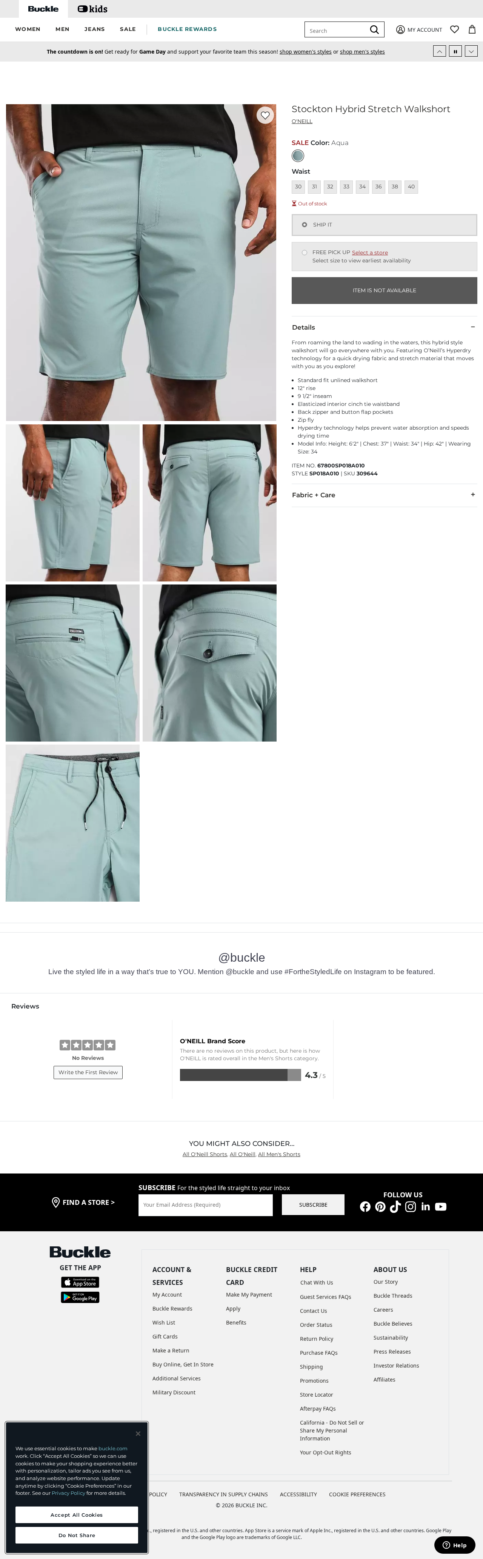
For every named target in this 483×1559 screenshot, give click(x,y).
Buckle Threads (393, 1295)
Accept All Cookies (77, 1515)
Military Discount (173, 1392)
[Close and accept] (138, 1433)
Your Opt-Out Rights (325, 1452)
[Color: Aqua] (298, 155)
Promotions (314, 1380)
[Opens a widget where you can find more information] (454, 1545)
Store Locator (316, 1394)
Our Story (386, 1281)
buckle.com (113, 1448)
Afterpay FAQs (318, 1408)
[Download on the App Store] (80, 1281)
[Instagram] (410, 1205)
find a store (89, 1202)
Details (303, 327)
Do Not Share (76, 1535)
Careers (383, 1309)
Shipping (311, 1366)
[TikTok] (395, 1205)
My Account (167, 1294)
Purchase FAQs (319, 1352)
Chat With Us (316, 1282)
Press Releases (392, 1351)
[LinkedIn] (425, 1205)
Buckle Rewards (172, 1308)
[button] (28, 30)
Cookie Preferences (357, 1494)
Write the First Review (88, 1072)
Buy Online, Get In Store (183, 1364)
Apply (233, 1308)
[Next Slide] (471, 51)
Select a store (370, 252)
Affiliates (384, 1379)
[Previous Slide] (439, 51)
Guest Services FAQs (325, 1296)
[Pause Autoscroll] (455, 51)
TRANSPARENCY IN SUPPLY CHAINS (223, 1494)
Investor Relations (396, 1365)
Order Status (316, 1324)
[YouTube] (440, 1205)
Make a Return (170, 1350)
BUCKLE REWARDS (187, 29)
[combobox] (336, 29)
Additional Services (176, 1378)
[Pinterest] (380, 1205)
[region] (77, 1487)
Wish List (163, 1322)
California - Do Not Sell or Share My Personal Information (332, 1430)
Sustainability (391, 1337)
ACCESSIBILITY (298, 1494)
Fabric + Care (313, 495)
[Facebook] (365, 1205)
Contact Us (313, 1310)
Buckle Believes (393, 1323)
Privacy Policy (68, 1493)
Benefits (236, 1322)
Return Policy (316, 1338)
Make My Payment (249, 1294)
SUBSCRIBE (313, 1204)
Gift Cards (165, 1336)
